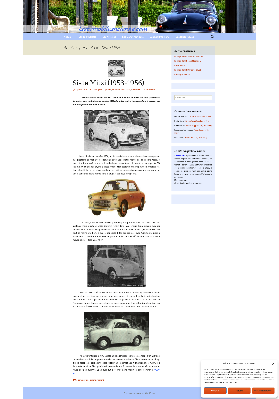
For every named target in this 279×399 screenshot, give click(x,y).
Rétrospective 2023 (183, 74)
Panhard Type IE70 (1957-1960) (199, 125)
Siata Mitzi (135, 89)
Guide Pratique (87, 36)
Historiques (97, 89)
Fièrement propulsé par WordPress (139, 393)
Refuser (239, 390)
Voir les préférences (263, 390)
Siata (128, 89)
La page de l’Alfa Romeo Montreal (188, 56)
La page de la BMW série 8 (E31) (188, 70)
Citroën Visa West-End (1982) (196, 121)
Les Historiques (185, 36)
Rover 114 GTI (180, 65)
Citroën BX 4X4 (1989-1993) (195, 137)
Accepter (215, 390)
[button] (273, 363)
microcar (116, 89)
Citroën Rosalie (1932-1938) (199, 116)
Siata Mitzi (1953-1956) (108, 83)
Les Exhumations (159, 36)
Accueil (68, 36)
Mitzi (123, 89)
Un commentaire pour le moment (89, 380)
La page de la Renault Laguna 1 (187, 61)
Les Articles (109, 36)
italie (109, 89)
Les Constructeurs (133, 36)
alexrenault (150, 89)
